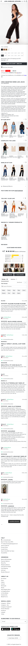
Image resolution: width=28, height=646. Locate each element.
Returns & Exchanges (6, 559)
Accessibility (4, 552)
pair (9, 293)
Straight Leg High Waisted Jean (12, 179)
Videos (2, 582)
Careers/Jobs (4, 595)
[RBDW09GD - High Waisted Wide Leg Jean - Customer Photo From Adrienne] (16, 270)
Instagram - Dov (5, 605)
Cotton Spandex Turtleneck (21, 136)
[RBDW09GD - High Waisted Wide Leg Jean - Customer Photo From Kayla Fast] (21, 266)
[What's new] (24, 1)
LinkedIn (3, 612)
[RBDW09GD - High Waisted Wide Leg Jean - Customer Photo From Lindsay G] (11, 266)
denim (3, 293)
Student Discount (5, 572)
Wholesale (3, 585)
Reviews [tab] (4, 279)
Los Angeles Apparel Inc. (15, 644)
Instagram (19, 190)
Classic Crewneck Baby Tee (12, 136)
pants (9, 290)
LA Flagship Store (5, 591)
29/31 (19, 55)
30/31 (22, 55)
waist (3, 290)
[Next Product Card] (26, 119)
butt (14, 293)
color (24, 290)
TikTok (2, 614)
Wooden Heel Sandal (20, 215)
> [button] (14, 521)
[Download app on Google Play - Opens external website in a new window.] (15, 630)
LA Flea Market (4, 593)
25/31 (6, 55)
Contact (3, 584)
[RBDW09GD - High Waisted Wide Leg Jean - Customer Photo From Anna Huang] (11, 270)
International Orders (6, 566)
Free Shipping (4, 568)
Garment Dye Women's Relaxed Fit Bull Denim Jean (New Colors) (13, 216)
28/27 (16, 53)
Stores (2, 587)
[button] (1, 1)
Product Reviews (5, 608)
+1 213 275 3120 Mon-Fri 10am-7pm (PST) (7, 541)
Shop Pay (3, 563)
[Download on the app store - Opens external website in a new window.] (5, 630)
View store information (8, 67)
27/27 (12, 53)
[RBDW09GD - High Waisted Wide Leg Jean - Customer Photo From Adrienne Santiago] (6, 270)
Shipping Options (5, 564)
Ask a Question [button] (20, 274)
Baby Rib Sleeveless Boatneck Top (5, 157)
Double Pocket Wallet (20, 157)
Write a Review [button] (9, 274)
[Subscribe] (25, 621)
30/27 (22, 53)
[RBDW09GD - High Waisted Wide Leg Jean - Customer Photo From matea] (16, 266)
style (18, 293)
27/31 (12, 55)
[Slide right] (15, 43)
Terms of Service (5, 545)
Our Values (3, 578)
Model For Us (4, 596)
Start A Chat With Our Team (7, 551)
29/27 (19, 53)
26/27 (9, 53)
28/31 (16, 55)
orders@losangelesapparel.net (10, 543)
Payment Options (5, 561)
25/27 (6, 53)
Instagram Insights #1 (6, 606)
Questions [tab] (13, 279)
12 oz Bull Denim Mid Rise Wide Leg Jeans (21, 179)
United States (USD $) (13, 638)
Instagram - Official (5, 603)
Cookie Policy (4, 549)
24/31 (2, 55)
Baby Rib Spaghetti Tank (5, 136)
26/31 (9, 55)
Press (2, 580)
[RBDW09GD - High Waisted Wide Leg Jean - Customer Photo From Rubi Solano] (6, 266)
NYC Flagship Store (5, 589)
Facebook (3, 610)
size (14, 290)
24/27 (2, 53)
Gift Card (3, 570)
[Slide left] (12, 43)
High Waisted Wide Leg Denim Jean (4, 179)
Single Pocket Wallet (13, 157)
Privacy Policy (4, 547)
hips (19, 290)
